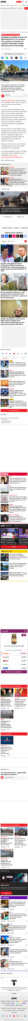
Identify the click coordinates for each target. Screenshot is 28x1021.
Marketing (3, 1008)
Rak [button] (12, 977)
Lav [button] (14, 977)
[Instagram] (14, 236)
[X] (10, 236)
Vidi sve (14, 546)
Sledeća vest (20, 216)
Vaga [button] (21, 977)
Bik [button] (4, 977)
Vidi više (14, 993)
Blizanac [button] (8, 977)
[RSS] (22, 353)
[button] (25, 49)
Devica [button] (17, 977)
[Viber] (2, 236)
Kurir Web (7, 48)
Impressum (14, 1008)
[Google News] (25, 236)
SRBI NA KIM (13, 32)
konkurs (16, 227)
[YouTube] (17, 236)
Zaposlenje (14, 1012)
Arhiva (4, 1010)
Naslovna (3, 32)
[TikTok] (21, 236)
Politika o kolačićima (22, 1008)
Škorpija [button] (25, 977)
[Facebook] (6, 236)
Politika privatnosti (11, 1010)
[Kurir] (3, 2)
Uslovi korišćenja (21, 1010)
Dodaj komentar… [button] (10, 777)
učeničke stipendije (7, 227)
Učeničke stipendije (7, 100)
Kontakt (9, 1008)
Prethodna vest (8, 216)
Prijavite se (7, 893)
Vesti (8, 32)
